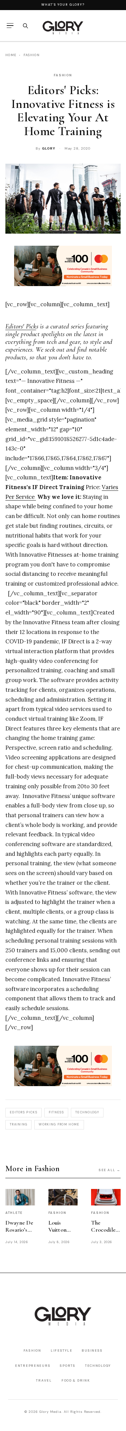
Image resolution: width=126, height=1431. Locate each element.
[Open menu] (10, 26)
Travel (44, 1380)
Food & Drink (75, 1380)
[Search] (25, 25)
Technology (98, 1365)
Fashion (32, 55)
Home (10, 55)
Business (92, 1350)
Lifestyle (62, 1350)
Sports (67, 1365)
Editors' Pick (20, 326)
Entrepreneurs (32, 1365)
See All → (110, 1170)
